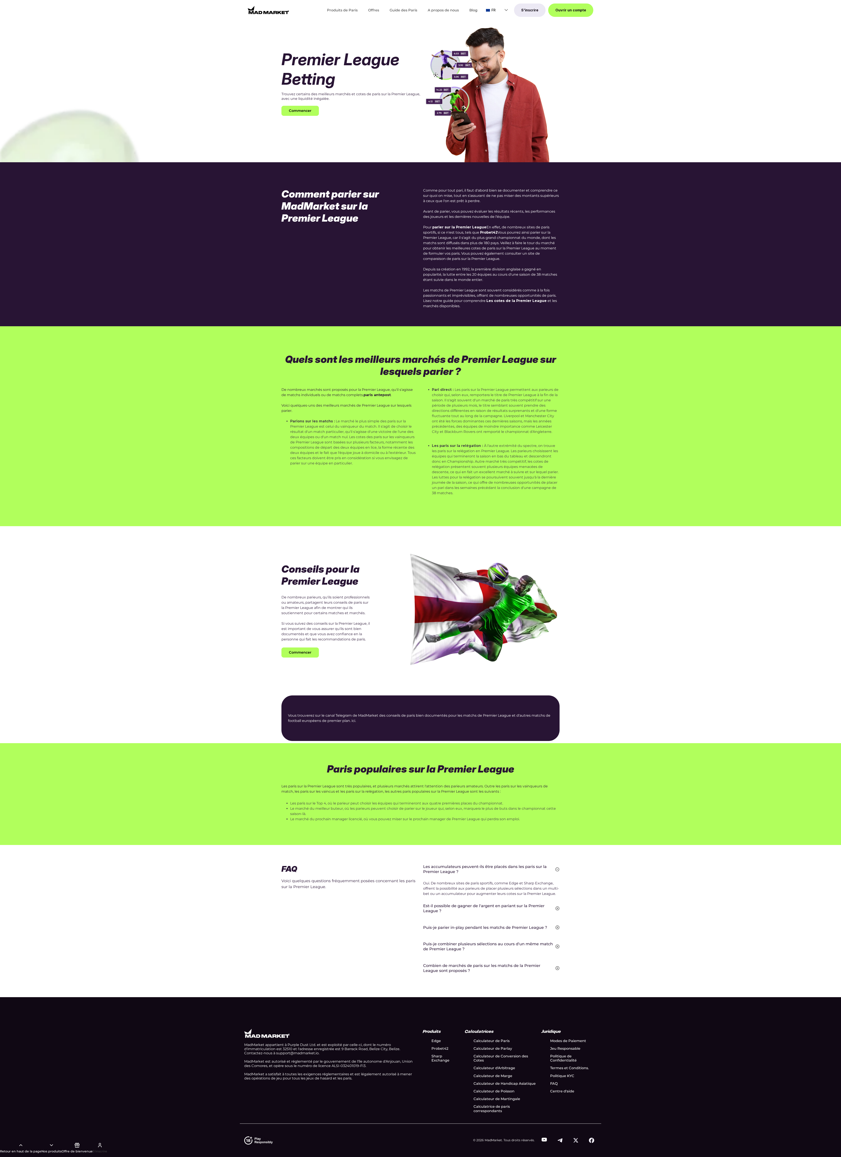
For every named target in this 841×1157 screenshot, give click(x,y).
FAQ (554, 1083)
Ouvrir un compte (570, 10)
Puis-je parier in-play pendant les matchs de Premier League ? (485, 927)
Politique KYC (562, 1076)
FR (493, 10)
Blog (473, 10)
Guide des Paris (403, 10)
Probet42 (439, 1048)
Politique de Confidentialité (563, 1058)
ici (353, 721)
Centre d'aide (562, 1091)
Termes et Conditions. (569, 1068)
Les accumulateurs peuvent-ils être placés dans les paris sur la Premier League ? (485, 869)
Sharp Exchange (440, 1058)
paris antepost (377, 395)
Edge (436, 1041)
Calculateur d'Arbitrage (494, 1068)
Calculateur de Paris (492, 1041)
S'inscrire (529, 10)
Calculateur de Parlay (493, 1048)
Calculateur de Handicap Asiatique (505, 1083)
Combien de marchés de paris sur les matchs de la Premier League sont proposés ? (481, 968)
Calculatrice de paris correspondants (492, 1108)
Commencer (300, 111)
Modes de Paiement (568, 1041)
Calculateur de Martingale (497, 1099)
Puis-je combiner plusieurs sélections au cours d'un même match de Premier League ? (488, 946)
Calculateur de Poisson (494, 1091)
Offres (373, 10)
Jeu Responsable (565, 1048)
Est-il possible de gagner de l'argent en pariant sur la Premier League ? (483, 908)
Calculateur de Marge (493, 1076)
